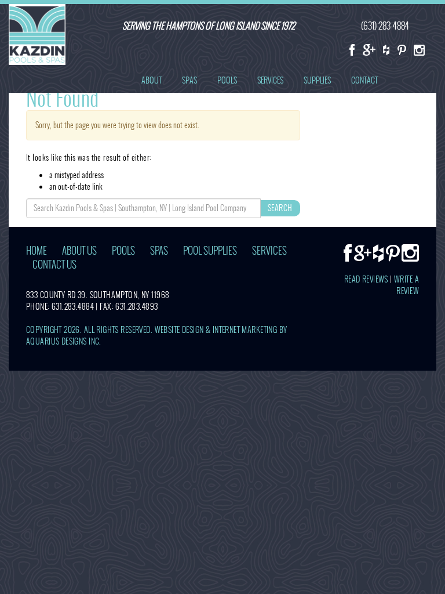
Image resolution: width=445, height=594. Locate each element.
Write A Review (406, 285)
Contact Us (54, 265)
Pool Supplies (210, 251)
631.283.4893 (136, 306)
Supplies (317, 80)
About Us (79, 251)
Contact (364, 80)
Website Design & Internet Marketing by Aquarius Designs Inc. (156, 335)
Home (36, 251)
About (151, 80)
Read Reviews (366, 279)
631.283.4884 (73, 306)
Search (280, 208)
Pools (227, 80)
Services (270, 80)
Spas (189, 80)
